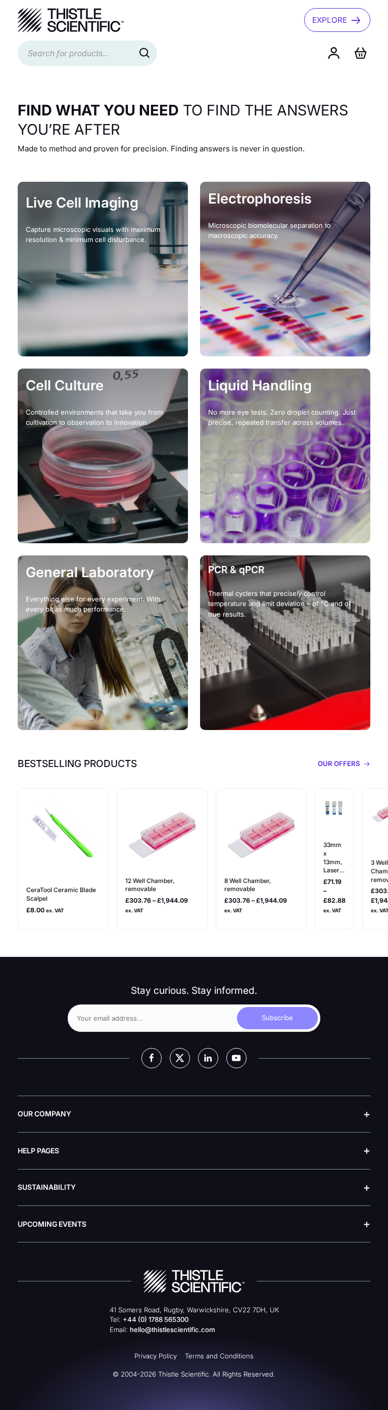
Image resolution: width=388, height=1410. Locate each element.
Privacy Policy (155, 1356)
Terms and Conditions (219, 1356)
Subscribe (277, 1018)
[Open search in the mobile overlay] (87, 53)
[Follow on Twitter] (180, 1058)
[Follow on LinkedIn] (208, 1058)
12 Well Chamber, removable (149, 885)
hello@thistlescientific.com (172, 1329)
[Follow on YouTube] (236, 1058)
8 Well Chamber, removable (247, 885)
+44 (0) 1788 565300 (155, 1319)
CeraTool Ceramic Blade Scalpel (61, 894)
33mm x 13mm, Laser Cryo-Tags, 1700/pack (333, 858)
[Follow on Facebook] (151, 1058)
